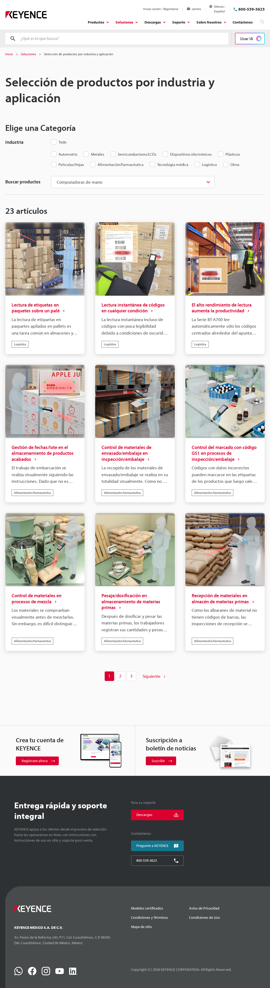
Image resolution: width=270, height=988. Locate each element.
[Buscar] (262, 22)
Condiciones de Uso (204, 917)
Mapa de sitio (141, 926)
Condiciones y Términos (149, 917)
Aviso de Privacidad (204, 908)
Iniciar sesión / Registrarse (160, 9)
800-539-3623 (251, 9)
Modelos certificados (147, 908)
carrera (196, 9)
